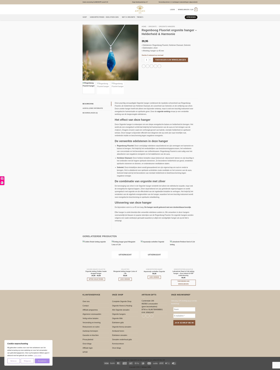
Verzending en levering (92, 322)
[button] (172, 9)
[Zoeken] (149, 17)
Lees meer (37, 355)
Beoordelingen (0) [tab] (90, 113)
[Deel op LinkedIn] (159, 66)
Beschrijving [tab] (88, 104)
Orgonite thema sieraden (121, 327)
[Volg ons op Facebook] (143, 316)
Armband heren (118, 331)
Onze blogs (87, 344)
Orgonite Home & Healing (122, 306)
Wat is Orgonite (128, 17)
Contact (86, 306)
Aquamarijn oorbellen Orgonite (154, 271)
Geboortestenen (97, 17)
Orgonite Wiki (117, 318)
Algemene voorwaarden (92, 314)
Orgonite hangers (167, 26)
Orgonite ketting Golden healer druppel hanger (96, 272)
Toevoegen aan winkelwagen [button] (183, 283)
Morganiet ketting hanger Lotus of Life (125, 272)
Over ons (86, 301)
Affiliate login (88, 348)
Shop (85, 17)
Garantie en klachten (91, 335)
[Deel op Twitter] (147, 66)
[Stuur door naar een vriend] (151, 66)
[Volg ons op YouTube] (151, 316)
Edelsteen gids (118, 322)
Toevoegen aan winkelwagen (170, 60)
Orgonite (152, 26)
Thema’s (140, 17)
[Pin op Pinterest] (155, 66)
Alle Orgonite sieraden (121, 310)
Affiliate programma (90, 310)
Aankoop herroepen (90, 331)
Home (144, 26)
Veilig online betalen (90, 318)
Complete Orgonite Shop (121, 301)
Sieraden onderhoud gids (122, 339)
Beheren (13, 361)
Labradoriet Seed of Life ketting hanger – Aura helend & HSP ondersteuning (183, 273)
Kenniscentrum (118, 344)
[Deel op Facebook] (143, 66)
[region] (28, 353)
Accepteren (42, 361)
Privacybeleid (88, 339)
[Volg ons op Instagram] (147, 316)
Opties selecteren (96, 279)
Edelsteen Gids (112, 17)
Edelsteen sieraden (119, 335)
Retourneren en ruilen (91, 327)
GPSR (85, 352)
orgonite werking (163, 111)
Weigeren (27, 361)
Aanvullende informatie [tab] (93, 108)
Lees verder (125, 279)
